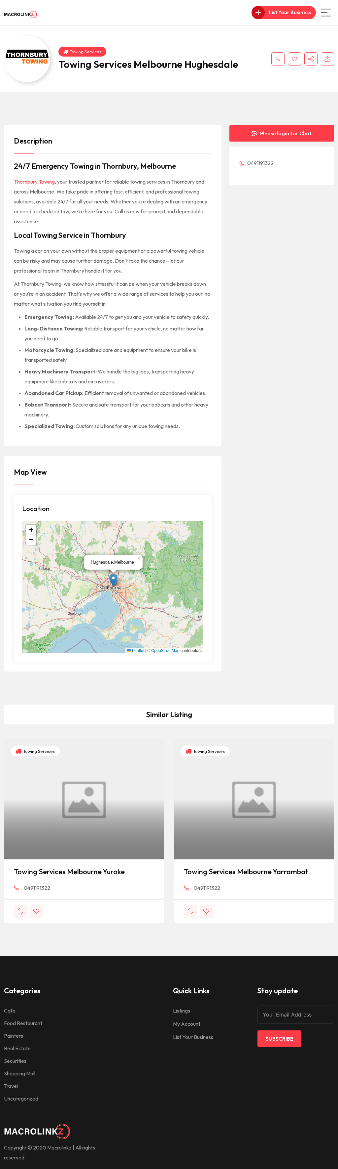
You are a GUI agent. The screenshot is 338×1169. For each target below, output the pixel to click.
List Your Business (193, 1037)
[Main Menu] (326, 12)
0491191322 (260, 163)
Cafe (10, 1010)
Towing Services (85, 51)
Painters (13, 1035)
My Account (186, 1023)
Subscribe (279, 1038)
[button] (113, 580)
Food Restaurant (23, 1023)
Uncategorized (21, 1098)
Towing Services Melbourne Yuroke (69, 871)
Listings (181, 1010)
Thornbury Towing (34, 181)
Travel (11, 1086)
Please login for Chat (285, 133)
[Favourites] (294, 58)
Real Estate (17, 1048)
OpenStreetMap (165, 650)
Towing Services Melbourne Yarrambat (246, 871)
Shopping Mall (19, 1073)
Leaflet (137, 650)
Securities (15, 1061)
